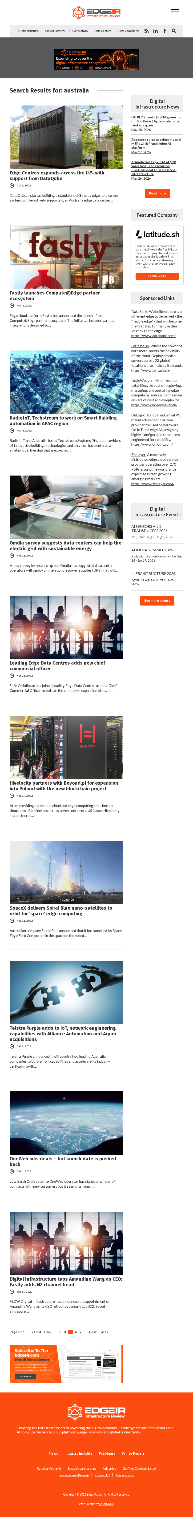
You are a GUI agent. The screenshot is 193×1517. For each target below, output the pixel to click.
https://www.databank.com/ (153, 336)
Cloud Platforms (55, 30)
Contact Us (102, 1475)
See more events (157, 600)
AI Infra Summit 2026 (156, 555)
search (174, 31)
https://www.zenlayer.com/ (152, 484)
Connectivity (80, 30)
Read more (157, 193)
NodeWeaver (142, 380)
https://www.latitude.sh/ (150, 370)
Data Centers (103, 30)
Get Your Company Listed (139, 1468)
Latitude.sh (140, 346)
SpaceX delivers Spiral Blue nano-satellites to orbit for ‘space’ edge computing (61, 910)
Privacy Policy (125, 1475)
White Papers (133, 1453)
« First (36, 1332)
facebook (165, 31)
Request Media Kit (49, 1468)
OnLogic (138, 415)
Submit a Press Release (74, 1475)
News (53, 1453)
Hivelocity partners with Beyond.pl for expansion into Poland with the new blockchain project (64, 785)
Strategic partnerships (82, 1468)
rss (146, 31)
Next (93, 1332)
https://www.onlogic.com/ (152, 444)
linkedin (155, 31)
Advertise (109, 1468)
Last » (104, 1332)
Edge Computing (128, 30)
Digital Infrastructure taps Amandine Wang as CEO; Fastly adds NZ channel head (66, 1281)
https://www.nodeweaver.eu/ (154, 405)
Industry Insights (78, 1453)
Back (48, 1332)
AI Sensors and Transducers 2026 (152, 531)
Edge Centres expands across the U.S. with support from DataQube (57, 175)
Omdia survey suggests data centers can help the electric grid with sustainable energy (65, 545)
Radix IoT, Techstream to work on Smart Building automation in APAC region (63, 420)
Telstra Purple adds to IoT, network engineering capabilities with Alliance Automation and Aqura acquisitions (63, 1033)
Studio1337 (106, 1504)
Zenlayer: (138, 454)
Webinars (107, 1453)
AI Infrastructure (28, 30)
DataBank (139, 311)
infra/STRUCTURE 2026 (153, 578)
